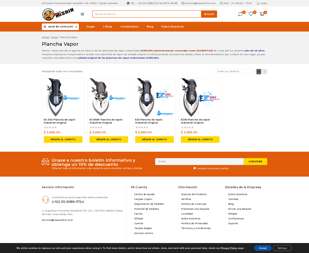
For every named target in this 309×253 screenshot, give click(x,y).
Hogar (90, 26)
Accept (263, 248)
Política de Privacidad (194, 223)
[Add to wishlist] (79, 83)
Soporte (233, 223)
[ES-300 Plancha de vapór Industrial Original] (63, 97)
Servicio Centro (143, 233)
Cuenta (138, 223)
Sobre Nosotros (172, 26)
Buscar (209, 14)
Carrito (138, 213)
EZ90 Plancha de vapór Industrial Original (195, 121)
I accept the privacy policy (212, 168)
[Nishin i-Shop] (58, 14)
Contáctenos (130, 26)
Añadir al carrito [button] (63, 139)
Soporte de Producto (194, 194)
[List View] (264, 71)
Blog (150, 26)
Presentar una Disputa (195, 208)
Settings (282, 248)
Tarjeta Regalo (143, 228)
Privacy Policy (229, 248)
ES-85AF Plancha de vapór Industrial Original (106, 121)
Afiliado (138, 218)
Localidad (187, 213)
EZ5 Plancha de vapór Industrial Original (149, 121)
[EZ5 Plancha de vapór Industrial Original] (154, 97)
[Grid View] (258, 71)
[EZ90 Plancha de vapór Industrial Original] (200, 97)
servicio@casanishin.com (57, 220)
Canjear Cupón (143, 199)
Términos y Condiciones (196, 228)
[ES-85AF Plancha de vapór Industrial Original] (108, 97)
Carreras (233, 199)
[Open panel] (82, 14)
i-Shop (107, 26)
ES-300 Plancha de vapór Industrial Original (59, 121)
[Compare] (240, 14)
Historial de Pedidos (146, 208)
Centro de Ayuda (144, 194)
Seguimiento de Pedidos (149, 203)
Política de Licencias (193, 203)
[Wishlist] (251, 14)
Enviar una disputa (239, 208)
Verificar (186, 199)
